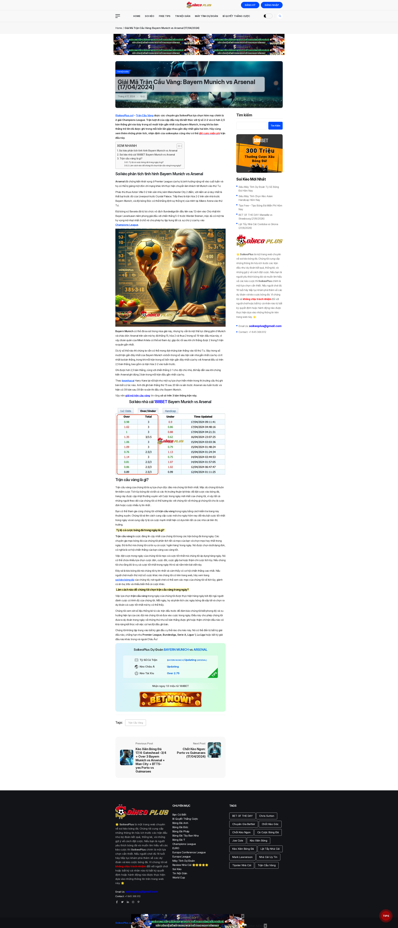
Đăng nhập (272, 5)
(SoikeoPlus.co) (124, 115)
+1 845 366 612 (257, 332)
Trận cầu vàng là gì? (131, 158)
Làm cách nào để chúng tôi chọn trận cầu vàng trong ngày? (155, 165)
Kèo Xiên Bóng (258, 840)
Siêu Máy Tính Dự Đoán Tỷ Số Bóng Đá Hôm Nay (258, 188)
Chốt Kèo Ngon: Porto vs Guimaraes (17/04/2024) (191, 752)
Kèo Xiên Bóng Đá (243, 848)
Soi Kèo (149, 16)
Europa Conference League (189, 852)
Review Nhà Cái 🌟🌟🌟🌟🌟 (190, 864)
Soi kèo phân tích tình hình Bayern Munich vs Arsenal (148, 150)
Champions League (184, 844)
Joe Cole (237, 840)
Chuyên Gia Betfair (243, 824)
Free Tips (164, 16)
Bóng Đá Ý (178, 839)
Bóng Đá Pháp (181, 831)
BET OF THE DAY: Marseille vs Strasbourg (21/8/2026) (255, 216)
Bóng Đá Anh (180, 823)
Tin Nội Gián (182, 16)
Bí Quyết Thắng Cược (236, 16)
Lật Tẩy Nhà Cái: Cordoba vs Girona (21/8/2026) (258, 226)
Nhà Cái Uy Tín (268, 857)
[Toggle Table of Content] (177, 146)
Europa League (181, 856)
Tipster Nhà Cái (241, 865)
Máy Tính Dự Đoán (206, 16)
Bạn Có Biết (179, 814)
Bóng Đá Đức (180, 827)
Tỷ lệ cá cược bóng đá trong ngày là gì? (146, 162)
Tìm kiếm (244, 115)
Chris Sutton (266, 815)
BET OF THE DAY (242, 815)
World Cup (178, 877)
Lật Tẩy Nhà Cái (270, 848)
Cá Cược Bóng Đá (268, 832)
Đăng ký (250, 5)
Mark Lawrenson (242, 857)
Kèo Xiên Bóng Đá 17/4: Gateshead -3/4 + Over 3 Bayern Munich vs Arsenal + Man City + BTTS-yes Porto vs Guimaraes (151, 760)
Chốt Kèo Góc (270, 824)
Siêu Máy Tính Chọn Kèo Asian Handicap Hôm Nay (255, 198)
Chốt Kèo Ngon (241, 832)
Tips (386, 915)
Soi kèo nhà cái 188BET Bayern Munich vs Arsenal (148, 154)
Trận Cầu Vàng (144, 115)
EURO (175, 848)
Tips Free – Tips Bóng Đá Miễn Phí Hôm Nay (260, 207)
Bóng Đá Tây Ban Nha (185, 835)
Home (136, 16)
